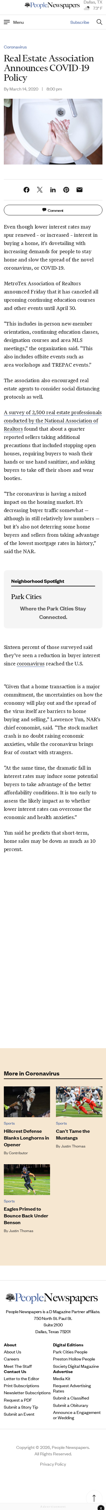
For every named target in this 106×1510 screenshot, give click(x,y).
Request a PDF (18, 1399)
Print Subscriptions (21, 1385)
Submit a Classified (71, 1397)
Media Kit (61, 1378)
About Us (12, 1351)
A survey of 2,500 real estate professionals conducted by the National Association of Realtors (53, 420)
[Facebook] (26, 190)
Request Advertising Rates (72, 1388)
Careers (11, 1358)
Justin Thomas (73, 1146)
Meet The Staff (18, 1366)
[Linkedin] (53, 190)
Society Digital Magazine (76, 1366)
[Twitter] (40, 190)
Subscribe (79, 22)
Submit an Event (19, 1414)
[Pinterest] (66, 190)
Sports (9, 1123)
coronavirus (30, 663)
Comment (56, 210)
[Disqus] (53, 957)
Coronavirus (15, 46)
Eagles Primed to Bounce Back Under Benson (26, 1215)
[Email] (79, 190)
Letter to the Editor (21, 1378)
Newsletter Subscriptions (27, 1392)
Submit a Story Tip (21, 1407)
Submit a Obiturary (70, 1405)
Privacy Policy (53, 1464)
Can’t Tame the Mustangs (73, 1134)
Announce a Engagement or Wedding (77, 1415)
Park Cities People (70, 1351)
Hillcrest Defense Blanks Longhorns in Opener (26, 1138)
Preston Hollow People (74, 1358)
